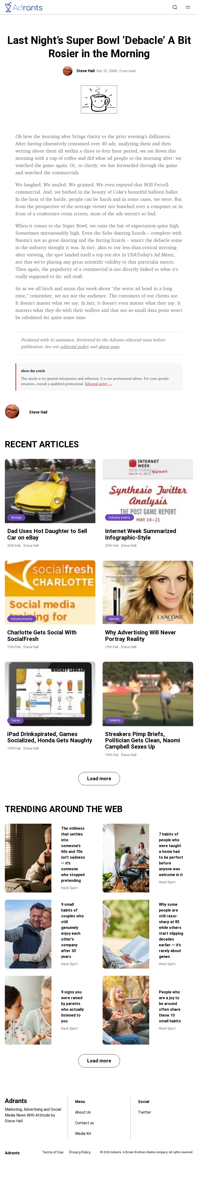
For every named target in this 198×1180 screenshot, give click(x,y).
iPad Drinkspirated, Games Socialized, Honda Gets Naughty (49, 737)
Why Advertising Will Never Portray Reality (140, 635)
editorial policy (74, 346)
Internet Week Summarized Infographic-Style (140, 534)
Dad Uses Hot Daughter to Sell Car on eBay (47, 534)
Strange (16, 517)
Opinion (114, 619)
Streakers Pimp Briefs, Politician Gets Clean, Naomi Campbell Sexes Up (142, 740)
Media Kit (83, 1133)
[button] (188, 7)
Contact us (84, 1123)
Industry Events (119, 517)
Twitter (144, 1112)
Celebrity (114, 720)
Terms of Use (53, 1152)
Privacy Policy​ (80, 1152)
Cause (15, 720)
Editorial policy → (98, 384)
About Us (83, 1112)
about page (108, 346)
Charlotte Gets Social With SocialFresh (42, 635)
